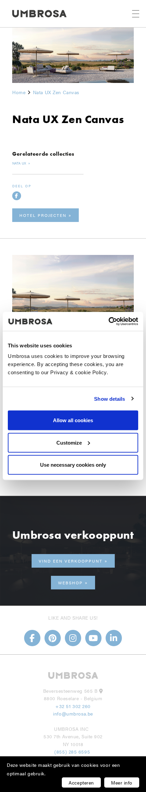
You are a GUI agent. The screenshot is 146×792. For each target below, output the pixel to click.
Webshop (70, 583)
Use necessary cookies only (73, 465)
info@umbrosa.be (73, 713)
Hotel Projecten (43, 215)
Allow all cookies (73, 420)
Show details (109, 398)
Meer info (121, 782)
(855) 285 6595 (72, 751)
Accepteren (81, 782)
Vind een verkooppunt (71, 561)
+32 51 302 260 (73, 706)
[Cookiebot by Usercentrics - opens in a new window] (108, 321)
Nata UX (19, 163)
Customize (69, 442)
